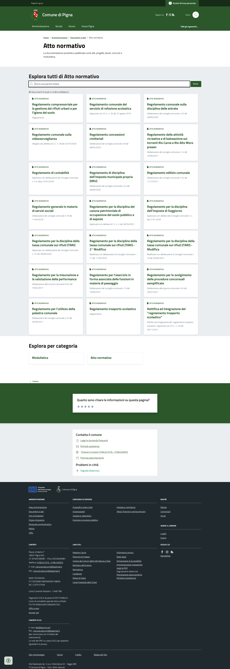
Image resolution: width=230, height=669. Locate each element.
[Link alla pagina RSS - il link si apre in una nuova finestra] (173, 14)
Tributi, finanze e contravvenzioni (131, 511)
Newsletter (166, 555)
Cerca (195, 83)
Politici (31, 528)
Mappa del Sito (100, 654)
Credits (78, 654)
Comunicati (165, 511)
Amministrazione (40, 26)
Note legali (121, 556)
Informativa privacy (125, 552)
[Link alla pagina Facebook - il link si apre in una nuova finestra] (166, 14)
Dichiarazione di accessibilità (129, 561)
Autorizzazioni (79, 511)
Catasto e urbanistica (82, 515)
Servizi (72, 26)
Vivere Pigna (88, 26)
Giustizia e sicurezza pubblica (85, 520)
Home (46, 37)
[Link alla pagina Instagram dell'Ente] (167, 552)
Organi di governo (36, 520)
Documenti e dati (78, 37)
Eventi (163, 537)
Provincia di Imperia (81, 556)
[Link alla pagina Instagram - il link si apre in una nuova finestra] (170, 14)
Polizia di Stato (79, 578)
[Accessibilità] (8, 660)
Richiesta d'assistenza (126, 578)
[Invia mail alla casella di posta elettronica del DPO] (43, 627)
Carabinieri (77, 573)
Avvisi (163, 515)
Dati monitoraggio (36, 654)
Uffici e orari (34, 608)
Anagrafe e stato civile (83, 507)
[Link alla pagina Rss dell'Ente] (172, 552)
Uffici (31, 532)
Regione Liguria (37, 3)
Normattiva (78, 569)
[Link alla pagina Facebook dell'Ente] (162, 552)
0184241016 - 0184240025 (50, 562)
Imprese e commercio (126, 507)
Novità (59, 26)
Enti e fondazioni (36, 515)
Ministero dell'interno (82, 565)
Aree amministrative (38, 507)
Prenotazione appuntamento (129, 574)
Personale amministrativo (40, 524)
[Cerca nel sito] (194, 15)
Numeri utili (34, 612)
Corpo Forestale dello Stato (85, 582)
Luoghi (163, 533)
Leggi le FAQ (122, 568)
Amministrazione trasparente (129, 564)
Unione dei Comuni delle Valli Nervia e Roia (91, 561)
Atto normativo (41, 98)
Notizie (164, 507)
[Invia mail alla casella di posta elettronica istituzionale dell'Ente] (49, 567)
